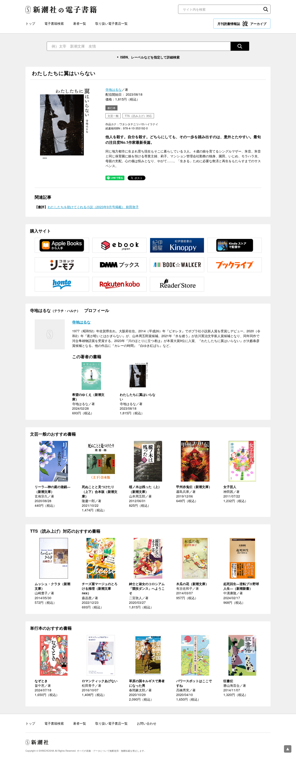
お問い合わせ (146, 723)
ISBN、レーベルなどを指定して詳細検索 (150, 57)
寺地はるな (113, 89)
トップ (30, 23)
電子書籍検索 (54, 23)
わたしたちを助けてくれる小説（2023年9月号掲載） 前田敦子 (93, 206)
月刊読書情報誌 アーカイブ (241, 23)
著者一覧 (79, 23)
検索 (266, 9)
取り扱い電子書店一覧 (111, 23)
